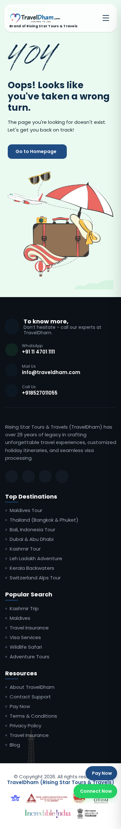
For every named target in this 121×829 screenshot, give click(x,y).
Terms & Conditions (33, 716)
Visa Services (25, 637)
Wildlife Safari (26, 647)
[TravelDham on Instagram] (28, 476)
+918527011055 (39, 392)
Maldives (20, 618)
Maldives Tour (26, 510)
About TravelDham (32, 687)
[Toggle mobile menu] (106, 18)
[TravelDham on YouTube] (61, 476)
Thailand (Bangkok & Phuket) (44, 520)
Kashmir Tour (25, 549)
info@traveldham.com (51, 372)
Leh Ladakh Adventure (36, 558)
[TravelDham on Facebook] (11, 476)
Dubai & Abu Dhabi (32, 539)
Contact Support (30, 697)
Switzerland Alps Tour (35, 578)
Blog (15, 745)
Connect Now (96, 791)
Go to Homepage (35, 151)
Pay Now (20, 706)
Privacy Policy (25, 726)
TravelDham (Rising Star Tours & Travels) (60, 782)
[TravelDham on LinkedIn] (45, 476)
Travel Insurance (29, 628)
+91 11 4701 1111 (38, 351)
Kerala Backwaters (32, 568)
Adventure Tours (29, 657)
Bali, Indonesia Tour (32, 530)
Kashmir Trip (24, 608)
